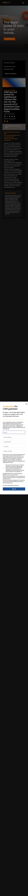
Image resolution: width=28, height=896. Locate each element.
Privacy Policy (9, 482)
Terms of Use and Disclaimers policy (13, 481)
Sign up (14, 489)
